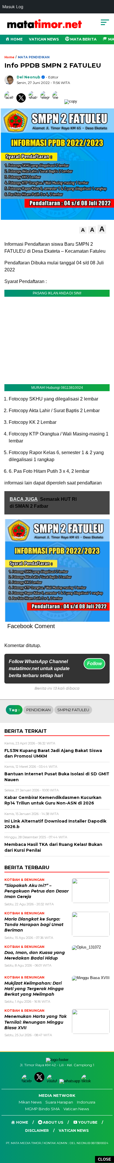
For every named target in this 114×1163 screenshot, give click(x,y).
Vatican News (44, 39)
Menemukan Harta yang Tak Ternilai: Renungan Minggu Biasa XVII (35, 1022)
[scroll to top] (105, 1129)
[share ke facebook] (10, 101)
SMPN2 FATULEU (73, 709)
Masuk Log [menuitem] (12, 6)
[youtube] (52, 1081)
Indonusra (86, 1102)
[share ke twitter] (22, 101)
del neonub (28, 77)
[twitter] (40, 1081)
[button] (83, 230)
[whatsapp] (69, 1081)
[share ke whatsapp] (34, 101)
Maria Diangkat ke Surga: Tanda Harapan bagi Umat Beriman (33, 925)
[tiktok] (87, 1081)
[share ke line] (58, 101)
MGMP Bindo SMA (42, 1108)
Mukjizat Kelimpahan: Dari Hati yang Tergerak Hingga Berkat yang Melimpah (34, 989)
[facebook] (27, 1081)
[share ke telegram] (45, 101)
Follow (94, 663)
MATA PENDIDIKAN (33, 57)
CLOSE (104, 1159)
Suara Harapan (59, 1102)
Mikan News (30, 1102)
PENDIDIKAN (38, 709)
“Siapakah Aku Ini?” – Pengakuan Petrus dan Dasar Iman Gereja (36, 891)
